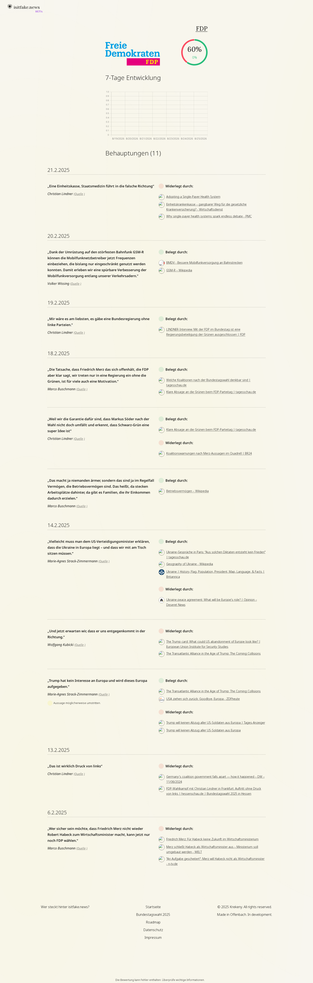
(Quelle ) (79, 194)
